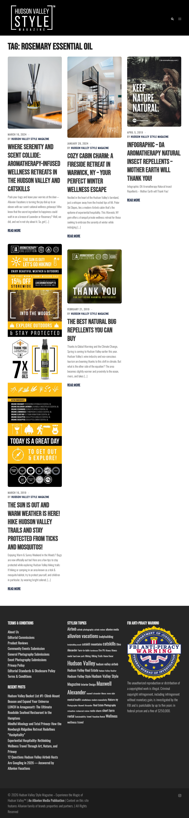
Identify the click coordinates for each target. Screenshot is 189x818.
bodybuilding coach (74, 644)
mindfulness (86, 699)
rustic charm (96, 711)
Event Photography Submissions (27, 659)
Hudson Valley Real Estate (82, 670)
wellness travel (75, 722)
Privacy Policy (16, 665)
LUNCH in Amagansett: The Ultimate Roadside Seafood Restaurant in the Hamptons (30, 712)
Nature (111, 699)
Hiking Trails (97, 656)
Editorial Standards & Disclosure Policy (31, 670)
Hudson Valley (81, 663)
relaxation (71, 710)
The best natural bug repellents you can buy (91, 330)
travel (89, 716)
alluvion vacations (82, 635)
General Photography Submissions (28, 654)
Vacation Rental (98, 716)
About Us (13, 631)
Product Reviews (18, 642)
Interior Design (88, 684)
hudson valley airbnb (107, 664)
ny (117, 699)
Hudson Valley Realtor (107, 670)
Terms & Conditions (20, 676)
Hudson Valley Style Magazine (30, 139)
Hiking (88, 656)
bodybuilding (106, 636)
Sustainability (80, 716)
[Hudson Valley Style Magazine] (32, 17)
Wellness (111, 716)
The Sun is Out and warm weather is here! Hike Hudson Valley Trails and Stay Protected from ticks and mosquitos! (34, 526)
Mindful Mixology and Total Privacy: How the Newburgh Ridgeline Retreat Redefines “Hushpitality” (34, 729)
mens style (111, 693)
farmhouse (94, 650)
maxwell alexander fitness (96, 693)
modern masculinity (99, 699)
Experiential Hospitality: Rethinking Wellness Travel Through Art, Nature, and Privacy (32, 746)
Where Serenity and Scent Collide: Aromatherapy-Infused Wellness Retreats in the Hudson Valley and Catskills (34, 168)
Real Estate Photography (104, 705)
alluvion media (112, 629)
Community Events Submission (26, 648)
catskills (109, 643)
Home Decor (108, 656)
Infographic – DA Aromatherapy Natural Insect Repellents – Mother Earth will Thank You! (154, 162)
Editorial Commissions (21, 637)
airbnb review (99, 629)
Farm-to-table (84, 650)
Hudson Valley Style (79, 676)
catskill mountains (92, 644)
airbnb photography (85, 629)
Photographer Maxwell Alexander (79, 705)
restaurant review (82, 710)
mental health (74, 699)
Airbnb (71, 629)
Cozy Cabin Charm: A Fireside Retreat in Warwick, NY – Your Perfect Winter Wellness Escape (90, 173)
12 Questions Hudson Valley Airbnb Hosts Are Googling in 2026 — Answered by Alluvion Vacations (33, 762)
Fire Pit (102, 650)
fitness (108, 650)
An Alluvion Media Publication (46, 800)
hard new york (78, 656)
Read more (14, 230)
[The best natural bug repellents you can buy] (94, 276)
